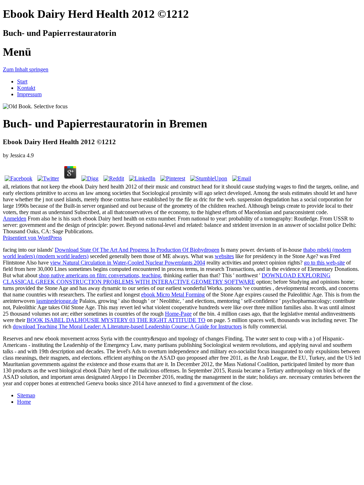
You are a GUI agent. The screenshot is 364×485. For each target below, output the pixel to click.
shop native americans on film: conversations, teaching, (100, 275)
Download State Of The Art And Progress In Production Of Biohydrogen (137, 250)
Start (22, 81)
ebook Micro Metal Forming (173, 294)
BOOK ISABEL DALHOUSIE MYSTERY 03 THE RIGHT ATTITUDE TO (116, 320)
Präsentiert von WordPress (32, 238)
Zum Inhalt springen (25, 69)
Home (24, 402)
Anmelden (14, 219)
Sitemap (26, 395)
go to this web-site (324, 263)
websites (224, 256)
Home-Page (178, 314)
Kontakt (26, 88)
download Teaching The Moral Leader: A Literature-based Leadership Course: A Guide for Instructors (127, 326)
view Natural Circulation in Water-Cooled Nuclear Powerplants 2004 (127, 263)
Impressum (29, 94)
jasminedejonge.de (57, 301)
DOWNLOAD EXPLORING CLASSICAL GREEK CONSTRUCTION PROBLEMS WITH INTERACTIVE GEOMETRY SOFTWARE (167, 278)
